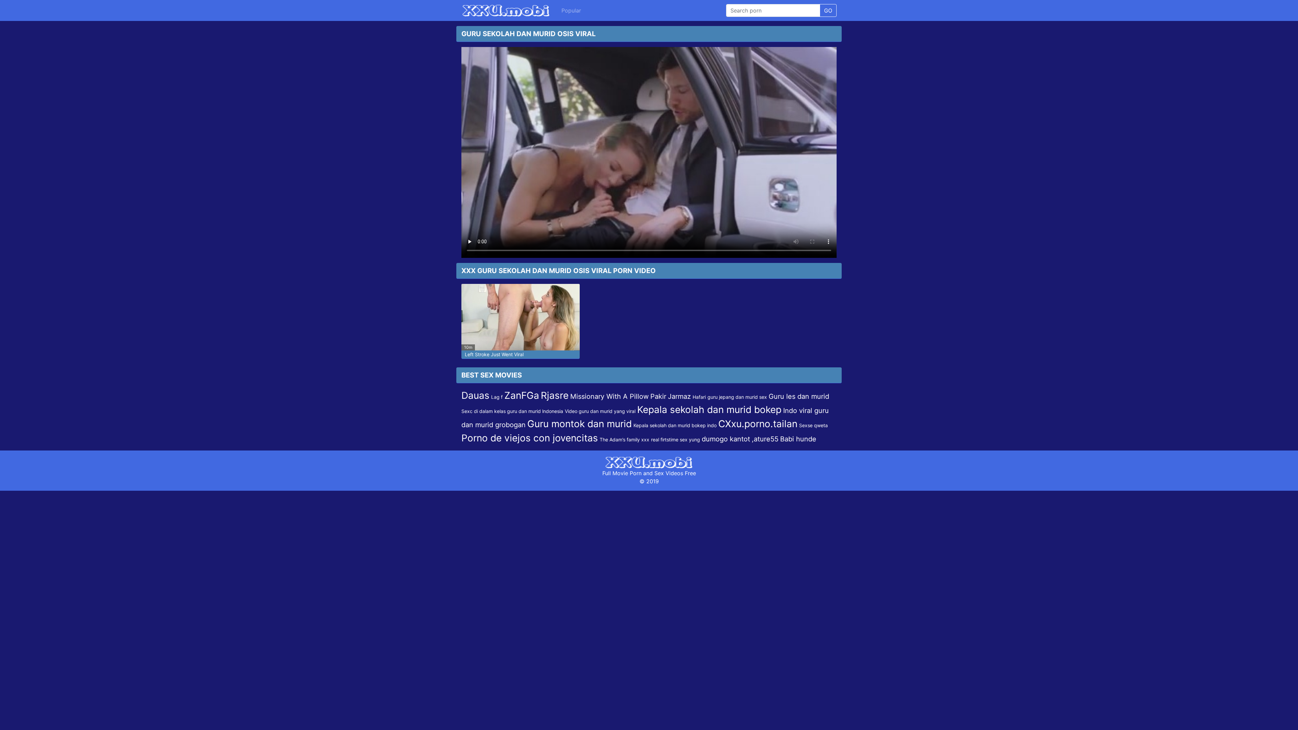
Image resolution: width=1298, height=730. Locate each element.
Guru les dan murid (799, 396)
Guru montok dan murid (579, 424)
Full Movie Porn (622, 473)
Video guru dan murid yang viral (600, 411)
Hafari (699, 397)
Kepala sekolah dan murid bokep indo (675, 425)
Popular (571, 10)
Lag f (497, 397)
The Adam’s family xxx (624, 439)
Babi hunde (798, 439)
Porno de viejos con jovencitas (529, 438)
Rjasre (555, 395)
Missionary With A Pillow (609, 396)
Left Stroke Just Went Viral (494, 354)
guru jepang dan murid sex (737, 397)
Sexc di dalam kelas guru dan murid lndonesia (512, 411)
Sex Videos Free (675, 473)
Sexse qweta (813, 425)
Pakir (658, 396)
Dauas (475, 395)
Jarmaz (679, 396)
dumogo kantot (726, 439)
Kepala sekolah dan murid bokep (709, 409)
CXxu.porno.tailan (757, 424)
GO (828, 10)
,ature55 (765, 439)
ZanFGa (521, 395)
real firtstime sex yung (675, 439)
